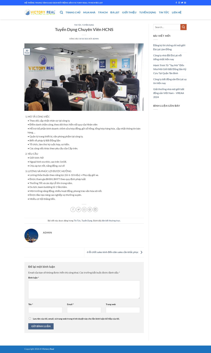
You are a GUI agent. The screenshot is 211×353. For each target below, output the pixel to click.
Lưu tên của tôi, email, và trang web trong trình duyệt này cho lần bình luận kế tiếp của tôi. (76, 318)
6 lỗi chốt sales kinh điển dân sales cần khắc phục (113, 252)
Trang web (111, 304)
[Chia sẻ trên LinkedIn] (95, 209)
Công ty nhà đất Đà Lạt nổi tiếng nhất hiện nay (167, 57)
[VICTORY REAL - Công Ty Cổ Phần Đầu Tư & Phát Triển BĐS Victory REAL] (39, 12)
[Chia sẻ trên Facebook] (73, 209)
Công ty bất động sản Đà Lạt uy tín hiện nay (170, 81)
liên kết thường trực (111, 220)
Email (70, 304)
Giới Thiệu (129, 12)
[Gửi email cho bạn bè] (84, 209)
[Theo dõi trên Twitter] (182, 3)
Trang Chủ (73, 12)
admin (96, 39)
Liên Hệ (176, 12)
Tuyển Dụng (147, 12)
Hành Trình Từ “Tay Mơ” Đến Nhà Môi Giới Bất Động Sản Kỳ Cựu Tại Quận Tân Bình (169, 69)
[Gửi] (183, 27)
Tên (30, 304)
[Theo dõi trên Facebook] (176, 3)
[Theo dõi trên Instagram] (179, 3)
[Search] (61, 12)
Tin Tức (164, 12)
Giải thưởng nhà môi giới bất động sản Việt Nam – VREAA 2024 (168, 93)
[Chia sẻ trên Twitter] (78, 209)
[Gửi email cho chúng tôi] (185, 3)
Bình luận (33, 277)
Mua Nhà (89, 12)
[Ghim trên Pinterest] (89, 209)
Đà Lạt (114, 12)
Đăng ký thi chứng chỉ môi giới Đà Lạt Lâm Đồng (169, 47)
